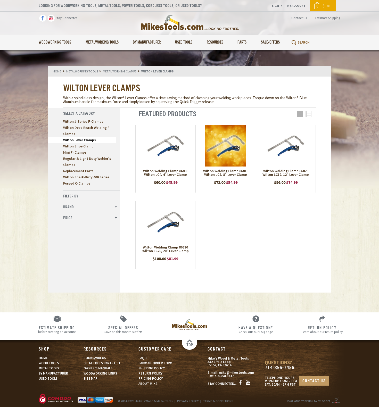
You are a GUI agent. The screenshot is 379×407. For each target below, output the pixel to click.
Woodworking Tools (55, 42)
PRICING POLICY (150, 378)
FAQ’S (142, 358)
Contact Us (299, 18)
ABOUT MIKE (147, 383)
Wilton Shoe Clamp (78, 146)
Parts (241, 42)
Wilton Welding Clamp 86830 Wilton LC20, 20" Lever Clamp (165, 249)
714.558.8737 (224, 376)
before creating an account (57, 329)
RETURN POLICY (150, 373)
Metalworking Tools (102, 42)
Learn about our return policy (322, 329)
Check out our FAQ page (255, 329)
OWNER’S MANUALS (98, 368)
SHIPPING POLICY (151, 368)
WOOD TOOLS (49, 363)
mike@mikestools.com (236, 372)
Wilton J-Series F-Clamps (83, 121)
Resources (215, 42)
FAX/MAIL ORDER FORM (155, 363)
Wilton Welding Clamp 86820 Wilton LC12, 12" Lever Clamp (285, 172)
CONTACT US (314, 381)
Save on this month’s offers (123, 329)
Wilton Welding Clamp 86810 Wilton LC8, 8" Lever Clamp (225, 172)
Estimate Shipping (327, 18)
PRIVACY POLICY (188, 401)
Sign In (277, 5)
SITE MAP (90, 378)
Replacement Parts (78, 171)
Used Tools (183, 42)
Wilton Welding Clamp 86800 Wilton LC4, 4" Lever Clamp (165, 172)
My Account (296, 5)
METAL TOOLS (49, 368)
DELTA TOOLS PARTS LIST (102, 363)
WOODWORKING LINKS (100, 373)
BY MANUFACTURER (53, 373)
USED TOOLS (48, 378)
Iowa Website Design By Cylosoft (308, 401)
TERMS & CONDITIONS (218, 401)
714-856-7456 (279, 367)
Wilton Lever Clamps (79, 140)
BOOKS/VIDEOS (95, 358)
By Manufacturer (147, 42)
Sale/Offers (270, 42)
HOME (43, 358)
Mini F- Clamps (75, 152)
